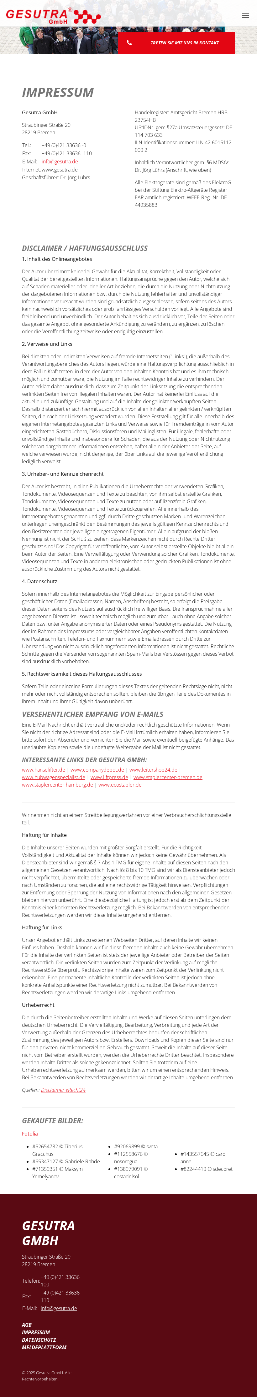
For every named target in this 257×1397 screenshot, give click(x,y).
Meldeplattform (44, 1347)
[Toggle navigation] (245, 15)
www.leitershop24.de (153, 769)
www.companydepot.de (97, 769)
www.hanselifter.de (43, 769)
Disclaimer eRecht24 (63, 1089)
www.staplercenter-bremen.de (168, 777)
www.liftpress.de (109, 777)
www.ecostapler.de (120, 784)
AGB (27, 1324)
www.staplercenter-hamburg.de (57, 784)
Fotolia (30, 1133)
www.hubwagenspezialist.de (53, 777)
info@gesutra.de (60, 161)
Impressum (36, 1332)
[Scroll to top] (243, 1383)
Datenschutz (39, 1339)
